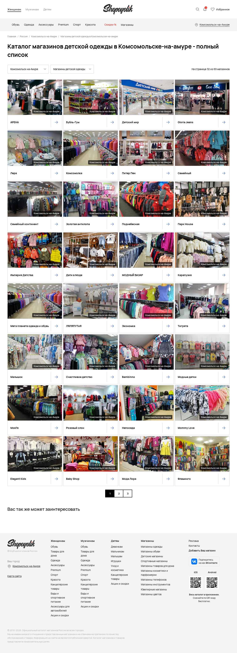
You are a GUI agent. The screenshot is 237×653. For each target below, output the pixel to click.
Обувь (54, 546)
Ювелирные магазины (154, 589)
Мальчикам (117, 551)
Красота (55, 579)
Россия (24, 36)
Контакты (194, 545)
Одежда (55, 560)
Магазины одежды (151, 546)
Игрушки (116, 561)
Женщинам (14, 9)
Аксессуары (58, 565)
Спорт (54, 574)
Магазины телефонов (153, 579)
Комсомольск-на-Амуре (44, 36)
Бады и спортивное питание (58, 597)
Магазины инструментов (155, 584)
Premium (56, 570)
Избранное (223, 9)
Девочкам (117, 546)
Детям (47, 9)
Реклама (194, 541)
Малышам (116, 556)
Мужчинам (32, 9)
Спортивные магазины (154, 561)
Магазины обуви (150, 551)
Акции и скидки (60, 615)
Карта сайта (14, 576)
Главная (11, 36)
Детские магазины (152, 556)
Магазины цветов (151, 594)
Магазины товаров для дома (157, 566)
